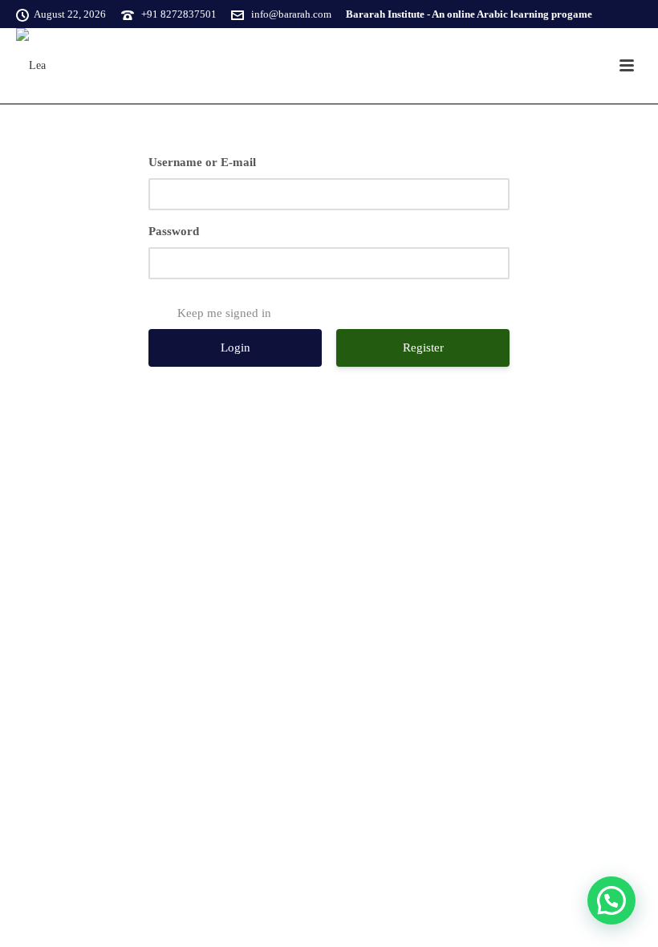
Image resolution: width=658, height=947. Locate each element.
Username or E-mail (202, 162)
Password (173, 231)
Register (423, 347)
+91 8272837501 (179, 14)
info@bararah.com (291, 14)
